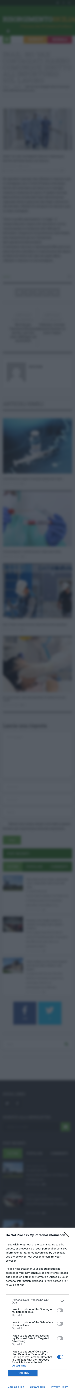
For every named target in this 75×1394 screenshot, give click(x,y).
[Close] (67, 1235)
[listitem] (37, 1301)
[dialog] (37, 1311)
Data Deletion (16, 1386)
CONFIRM (23, 1373)
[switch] (60, 1310)
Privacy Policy (59, 1386)
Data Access (37, 1386)
